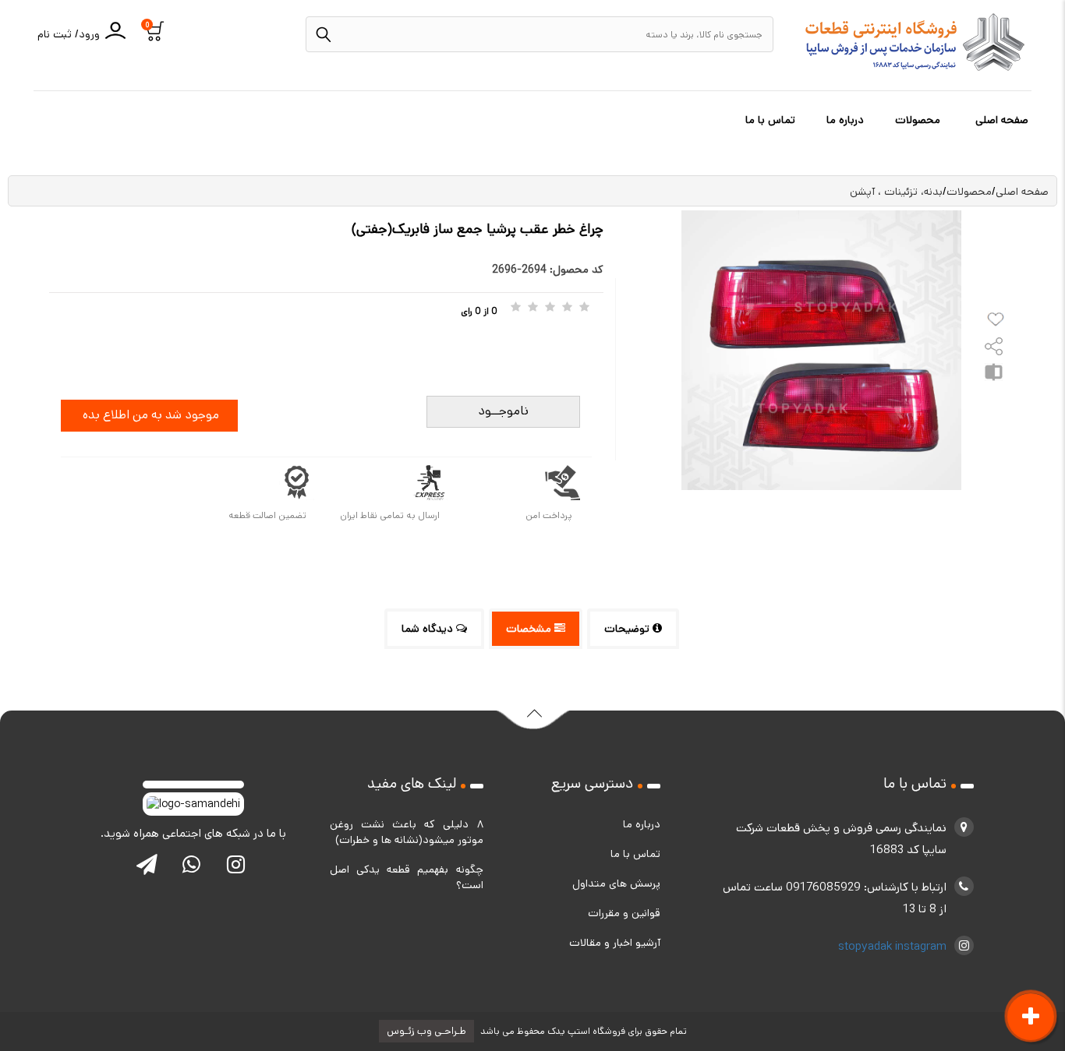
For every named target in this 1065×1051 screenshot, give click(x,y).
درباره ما (846, 120)
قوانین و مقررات (624, 913)
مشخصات (530, 629)
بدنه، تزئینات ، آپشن (896, 191)
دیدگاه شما (429, 629)
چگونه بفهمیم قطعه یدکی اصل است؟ (406, 877)
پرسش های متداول (616, 883)
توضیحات (628, 629)
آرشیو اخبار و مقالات (614, 942)
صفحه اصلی (1003, 120)
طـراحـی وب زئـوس (426, 1031)
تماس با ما (771, 120)
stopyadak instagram (892, 946)
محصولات (919, 120)
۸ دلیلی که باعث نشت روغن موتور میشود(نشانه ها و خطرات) (406, 832)
